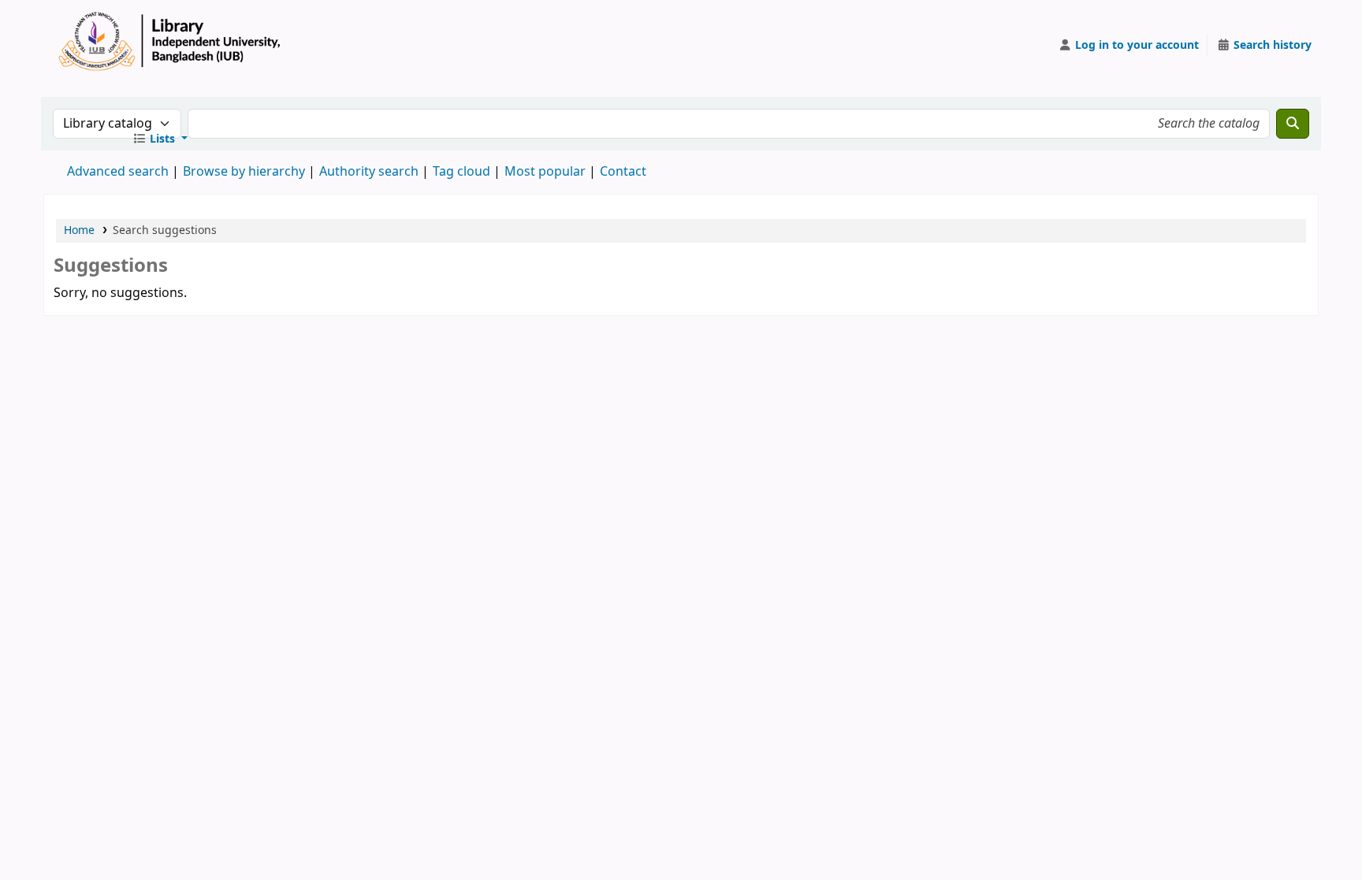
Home (79, 230)
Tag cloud (461, 171)
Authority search (369, 171)
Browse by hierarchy (244, 171)
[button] (160, 139)
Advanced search (118, 171)
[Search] (1292, 124)
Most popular (545, 171)
